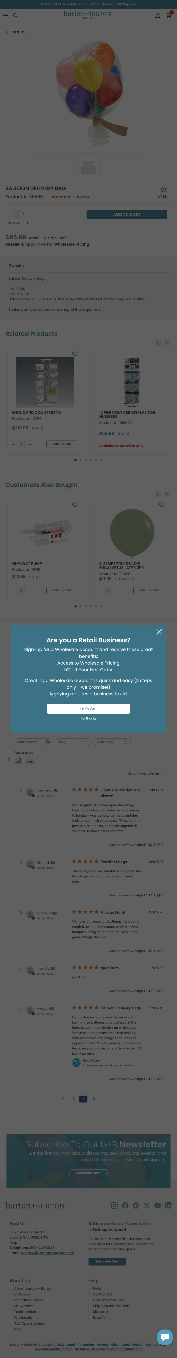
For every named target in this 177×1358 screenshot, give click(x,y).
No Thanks (88, 718)
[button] (165, 1337)
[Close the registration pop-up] (159, 632)
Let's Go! (88, 709)
